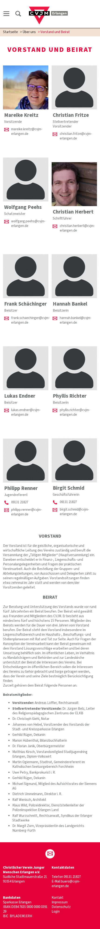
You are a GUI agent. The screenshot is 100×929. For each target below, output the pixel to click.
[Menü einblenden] (6, 14)
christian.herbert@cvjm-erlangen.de (77, 228)
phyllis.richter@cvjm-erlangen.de (75, 412)
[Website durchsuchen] (18, 14)
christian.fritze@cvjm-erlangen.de (76, 136)
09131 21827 (68, 502)
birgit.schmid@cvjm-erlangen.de (74, 512)
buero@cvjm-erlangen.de (66, 884)
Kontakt (57, 897)
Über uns (29, 32)
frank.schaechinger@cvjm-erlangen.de (30, 320)
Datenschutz (61, 906)
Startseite (10, 32)
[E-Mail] (50, 853)
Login (56, 911)
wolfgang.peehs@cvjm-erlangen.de (28, 223)
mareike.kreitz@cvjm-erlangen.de (26, 131)
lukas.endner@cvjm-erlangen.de (25, 412)
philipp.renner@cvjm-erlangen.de (26, 512)
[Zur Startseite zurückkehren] (48, 8)
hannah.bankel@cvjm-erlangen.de (75, 320)
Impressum (60, 902)
